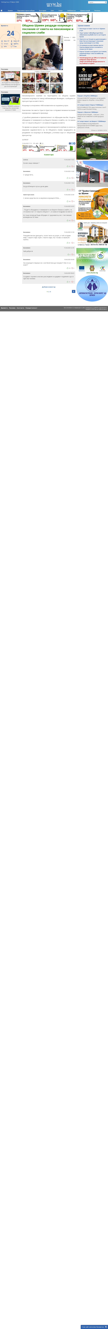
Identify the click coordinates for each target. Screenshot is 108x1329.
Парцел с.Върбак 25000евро (87, 96)
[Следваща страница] (73, 291)
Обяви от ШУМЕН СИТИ (99, 130)
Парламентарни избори (26, 10)
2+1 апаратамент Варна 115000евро (90, 105)
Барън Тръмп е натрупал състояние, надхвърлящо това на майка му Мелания (93, 53)
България (42, 10)
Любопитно (71, 10)
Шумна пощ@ (85, 10)
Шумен (10, 10)
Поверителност (31, 308)
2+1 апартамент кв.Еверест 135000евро (91, 121)
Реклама (12, 308)
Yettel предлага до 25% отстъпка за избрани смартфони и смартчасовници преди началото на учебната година (93, 60)
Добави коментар (48, 287)
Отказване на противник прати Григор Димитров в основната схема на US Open (91, 47)
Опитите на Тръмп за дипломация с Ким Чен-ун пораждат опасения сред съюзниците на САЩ (93, 41)
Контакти (20, 308)
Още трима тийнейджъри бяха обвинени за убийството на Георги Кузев (93, 35)
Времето (4, 308)
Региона (97, 10)
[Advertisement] (9, 58)
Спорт (61, 10)
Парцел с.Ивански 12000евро (87, 112)
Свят (52, 10)
